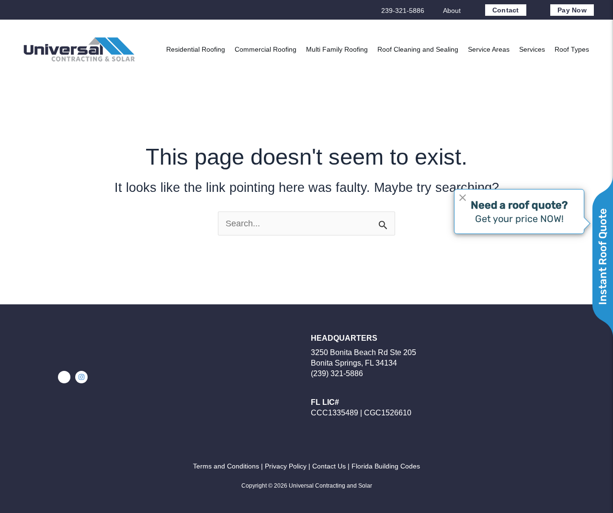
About (452, 10)
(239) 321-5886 (337, 373)
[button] (64, 377)
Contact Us (329, 466)
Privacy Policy (285, 466)
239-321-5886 (402, 10)
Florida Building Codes (386, 466)
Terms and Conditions (226, 466)
